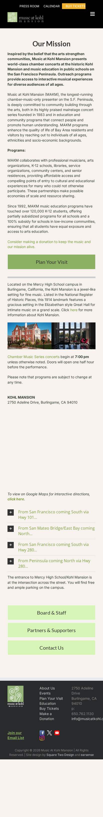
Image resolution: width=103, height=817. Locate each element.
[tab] (52, 261)
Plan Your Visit (51, 698)
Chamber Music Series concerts (34, 357)
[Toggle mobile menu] (93, 14)
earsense (87, 755)
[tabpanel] (52, 438)
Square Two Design (60, 755)
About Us (47, 688)
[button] (52, 515)
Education (48, 703)
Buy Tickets (49, 708)
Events (45, 693)
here (74, 310)
